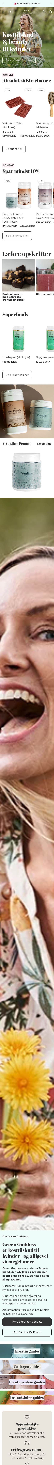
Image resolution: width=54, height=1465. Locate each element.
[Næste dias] (50, 3)
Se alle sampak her (17, 235)
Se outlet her (14, 149)
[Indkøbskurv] (50, 11)
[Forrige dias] (3, 3)
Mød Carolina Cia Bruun (27, 1332)
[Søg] (10, 11)
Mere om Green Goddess (27, 1321)
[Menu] (3, 11)
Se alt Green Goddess (19, 60)
